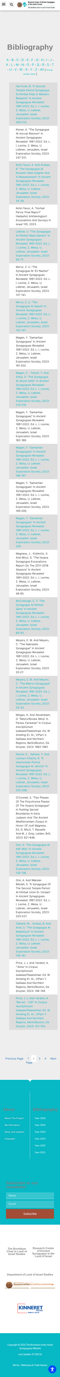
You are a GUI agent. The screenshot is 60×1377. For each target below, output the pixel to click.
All (42, 70)
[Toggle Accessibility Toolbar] (52, 1369)
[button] (3, 4)
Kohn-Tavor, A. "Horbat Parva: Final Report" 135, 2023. (33, 216)
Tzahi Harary (40, 1365)
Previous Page (14, 1058)
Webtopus (26, 1365)
